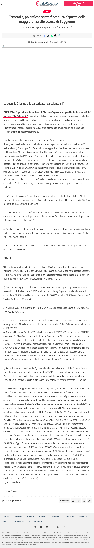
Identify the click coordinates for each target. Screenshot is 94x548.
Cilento (47, 11)
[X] (35, 527)
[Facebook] (30, 527)
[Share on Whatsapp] (51, 36)
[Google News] (47, 527)
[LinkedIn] (64, 527)
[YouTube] (41, 527)
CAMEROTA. (9, 112)
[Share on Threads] (55, 36)
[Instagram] (52, 527)
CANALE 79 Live (78, 3)
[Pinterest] (58, 527)
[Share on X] (48, 36)
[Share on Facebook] (44, 36)
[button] (3, 4)
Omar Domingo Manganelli (39, 42)
